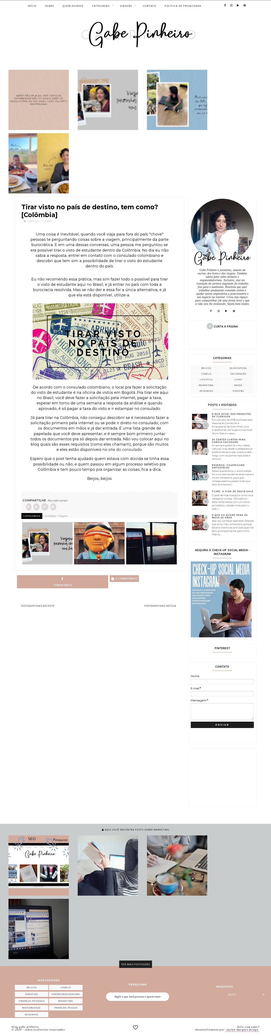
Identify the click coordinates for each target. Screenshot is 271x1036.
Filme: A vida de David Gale (232, 491)
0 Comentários (126, 578)
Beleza (206, 368)
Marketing (206, 385)
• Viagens (62, 515)
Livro (238, 379)
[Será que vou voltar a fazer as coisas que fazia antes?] (177, 100)
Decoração (238, 373)
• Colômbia (49, 515)
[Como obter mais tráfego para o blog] (38, 865)
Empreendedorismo (66, 994)
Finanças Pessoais (31, 1001)
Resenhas (206, 391)
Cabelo (206, 373)
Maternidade (31, 1007)
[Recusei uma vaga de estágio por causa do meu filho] (38, 100)
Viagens (47, 221)
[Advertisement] (222, 777)
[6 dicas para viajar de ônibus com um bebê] (108, 100)
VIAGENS (126, 5)
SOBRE (49, 5)
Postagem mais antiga (160, 605)
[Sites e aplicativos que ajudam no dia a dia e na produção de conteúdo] (38, 929)
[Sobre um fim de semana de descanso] (38, 163)
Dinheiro (31, 994)
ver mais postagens (135, 964)
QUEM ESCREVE (72, 5)
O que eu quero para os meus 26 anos (230, 516)
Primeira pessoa (65, 1007)
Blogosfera (238, 368)
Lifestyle (206, 379)
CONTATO (149, 5)
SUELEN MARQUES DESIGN (242, 1029)
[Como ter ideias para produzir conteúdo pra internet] (177, 865)
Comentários (62, 585)
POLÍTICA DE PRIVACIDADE (183, 5)
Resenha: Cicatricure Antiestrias (228, 466)
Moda (238, 385)
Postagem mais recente (38, 605)
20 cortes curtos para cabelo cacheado (229, 440)
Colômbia (33, 221)
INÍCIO (32, 5)
